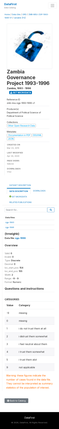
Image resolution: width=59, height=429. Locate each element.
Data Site (16, 14)
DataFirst (10, 4)
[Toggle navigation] (52, 6)
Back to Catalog (17, 400)
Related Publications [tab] (20, 202)
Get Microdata (21, 92)
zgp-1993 (9, 222)
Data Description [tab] (18, 191)
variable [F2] (20, 18)
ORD (24, 14)
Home (7, 14)
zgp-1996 (9, 227)
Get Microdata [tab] (19, 197)
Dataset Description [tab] (20, 185)
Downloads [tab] (39, 191)
